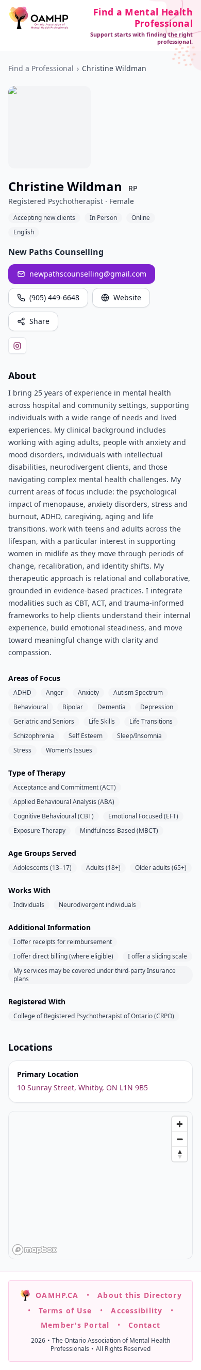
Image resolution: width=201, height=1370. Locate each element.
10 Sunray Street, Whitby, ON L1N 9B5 (82, 1087)
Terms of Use (65, 1310)
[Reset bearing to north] (179, 1153)
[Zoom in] (179, 1124)
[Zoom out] (179, 1139)
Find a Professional (41, 68)
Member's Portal (75, 1325)
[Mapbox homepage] (34, 1250)
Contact (144, 1325)
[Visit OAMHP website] (38, 17)
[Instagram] (17, 345)
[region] (101, 1185)
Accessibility (136, 1310)
